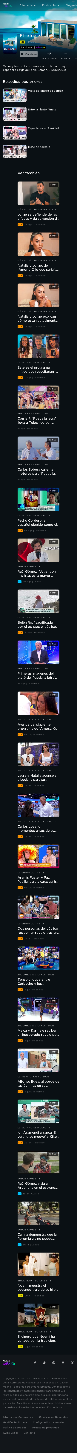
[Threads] (53, 1362)
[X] (72, 1362)
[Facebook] (35, 1362)
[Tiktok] (44, 1362)
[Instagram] (63, 1362)
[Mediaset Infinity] (7, 5)
